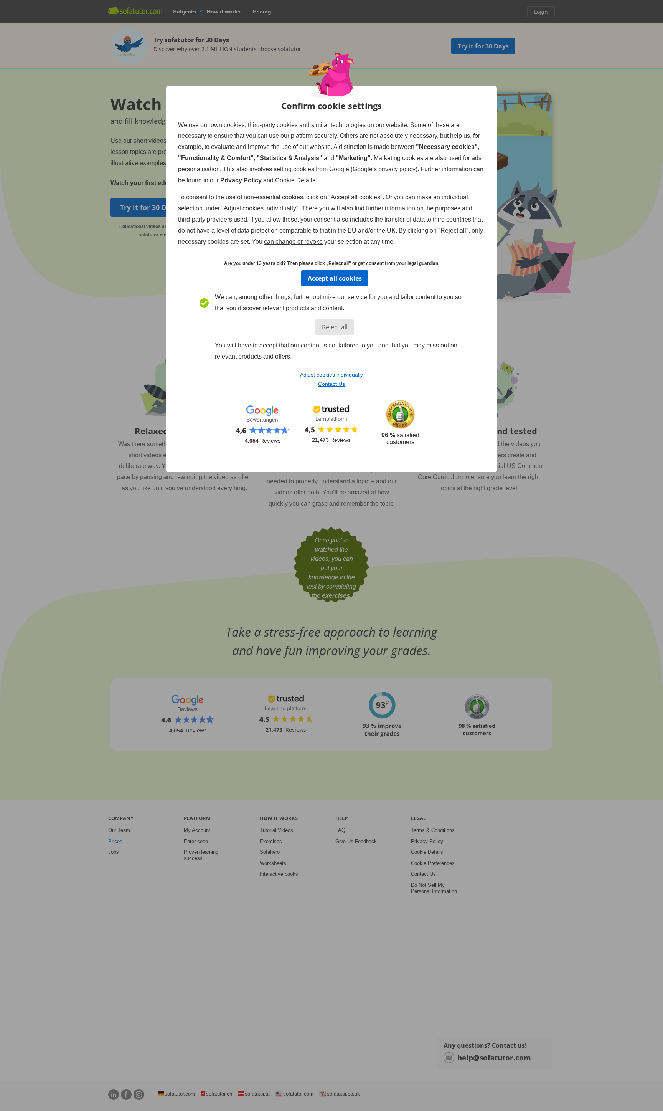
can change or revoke (293, 241)
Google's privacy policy (384, 169)
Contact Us (331, 384)
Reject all (335, 327)
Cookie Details (295, 180)
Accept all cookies (335, 278)
